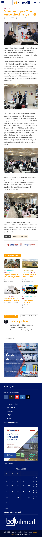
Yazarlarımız (11, 408)
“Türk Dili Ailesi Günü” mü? (27, 302)
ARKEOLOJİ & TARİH (28, 270)
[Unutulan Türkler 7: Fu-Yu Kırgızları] (30, 263)
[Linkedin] (22, 397)
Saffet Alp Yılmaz (22, 18)
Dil (5, 270)
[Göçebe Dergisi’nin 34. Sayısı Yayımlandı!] (12, 263)
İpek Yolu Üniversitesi (20, 236)
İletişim (9, 415)
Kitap (6, 296)
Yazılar (9, 418)
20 (23, 492)
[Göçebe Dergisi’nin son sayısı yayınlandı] (12, 289)
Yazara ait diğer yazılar (29, 316)
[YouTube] (17, 397)
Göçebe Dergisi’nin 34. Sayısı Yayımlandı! (12, 276)
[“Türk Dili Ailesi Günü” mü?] (30, 289)
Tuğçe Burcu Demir (28, 281)
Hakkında (10, 411)
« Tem (6, 508)
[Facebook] (6, 397)
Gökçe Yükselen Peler (29, 307)
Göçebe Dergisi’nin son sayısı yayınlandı (11, 299)
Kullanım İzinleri (12, 404)
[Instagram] (28, 397)
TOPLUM (7, 8)
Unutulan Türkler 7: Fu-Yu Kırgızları (29, 276)
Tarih (34, 296)
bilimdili (16, 303)
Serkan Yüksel (9, 281)
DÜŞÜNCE (10, 270)
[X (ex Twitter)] (11, 397)
